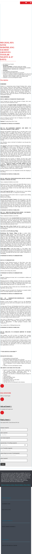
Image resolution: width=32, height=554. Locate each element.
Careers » (13, 484)
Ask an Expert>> (6, 406)
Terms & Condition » (19, 484)
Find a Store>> (5, 420)
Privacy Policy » (27, 484)
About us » (3, 484)
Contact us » (8, 484)
